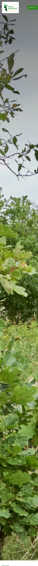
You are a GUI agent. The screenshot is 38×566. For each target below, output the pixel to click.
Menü (31, 7)
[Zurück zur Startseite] (10, 7)
